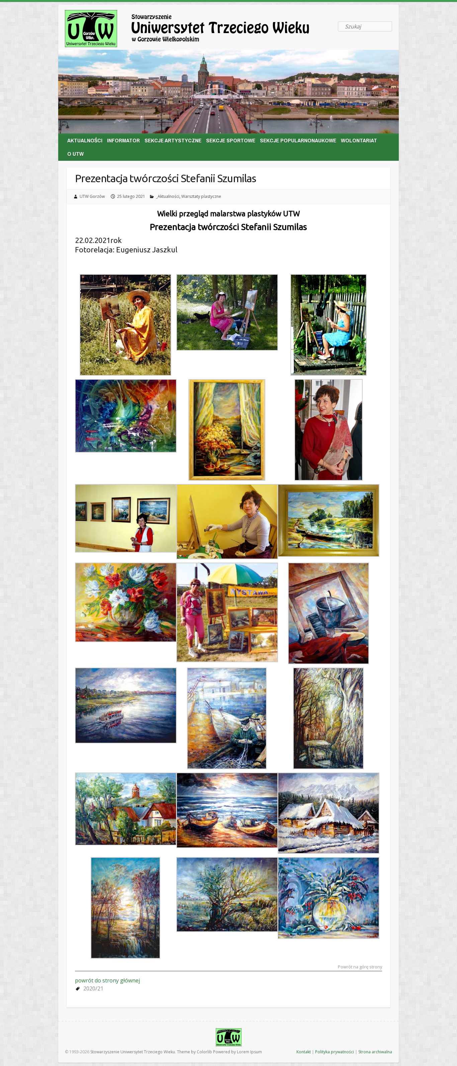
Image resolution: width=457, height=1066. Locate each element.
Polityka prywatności (334, 1052)
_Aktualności (167, 196)
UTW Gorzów (92, 196)
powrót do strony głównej (107, 980)
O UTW (75, 153)
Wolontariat (359, 140)
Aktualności (84, 140)
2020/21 (93, 988)
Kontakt (303, 1052)
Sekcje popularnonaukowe (298, 140)
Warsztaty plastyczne (201, 196)
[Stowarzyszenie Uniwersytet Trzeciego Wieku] (199, 30)
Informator (123, 140)
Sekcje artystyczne (173, 140)
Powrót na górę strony (360, 967)
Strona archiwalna (375, 1052)
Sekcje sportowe (230, 140)
